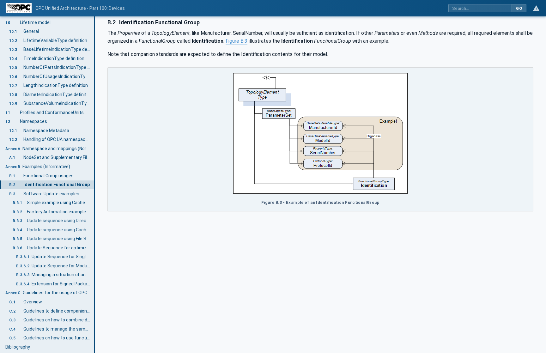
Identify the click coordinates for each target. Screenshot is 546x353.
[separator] (95, 184)
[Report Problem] (536, 8)
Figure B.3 (236, 41)
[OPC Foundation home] (19, 8)
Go (519, 8)
